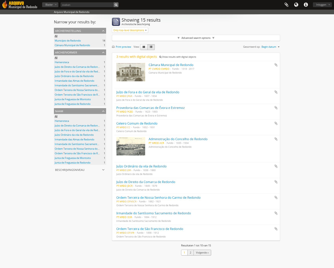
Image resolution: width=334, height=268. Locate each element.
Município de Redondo (68, 40)
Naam (59, 110)
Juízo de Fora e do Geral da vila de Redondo (79, 71)
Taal (296, 5)
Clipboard (286, 5)
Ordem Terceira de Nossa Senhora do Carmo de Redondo (88, 90)
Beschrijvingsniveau (69, 169)
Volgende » (202, 252)
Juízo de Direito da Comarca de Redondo (78, 67)
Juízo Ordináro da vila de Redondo (74, 76)
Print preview (123, 46)
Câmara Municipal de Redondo (72, 45)
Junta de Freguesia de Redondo (72, 104)
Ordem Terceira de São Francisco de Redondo (81, 94)
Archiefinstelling (68, 30)
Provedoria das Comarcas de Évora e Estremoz (150, 108)
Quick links (306, 5)
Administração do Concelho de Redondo (178, 139)
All (56, 36)
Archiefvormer (66, 52)
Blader (49, 4)
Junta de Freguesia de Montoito (73, 99)
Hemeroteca (62, 62)
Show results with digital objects (178, 57)
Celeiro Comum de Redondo (137, 123)
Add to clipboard (276, 65)
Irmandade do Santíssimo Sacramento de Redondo (84, 85)
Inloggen (321, 4)
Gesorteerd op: (251, 46)
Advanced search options (195, 38)
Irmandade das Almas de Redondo (74, 80)
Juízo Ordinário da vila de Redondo (141, 166)
